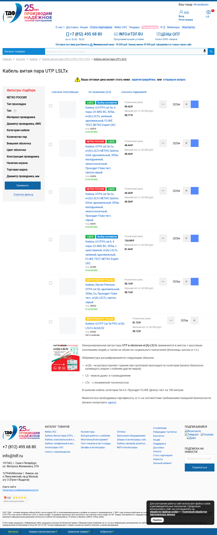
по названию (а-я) (100, 92)
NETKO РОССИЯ (17, 97)
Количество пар (17, 136)
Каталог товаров (15, 51)
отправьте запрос (174, 79)
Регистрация (186, 19)
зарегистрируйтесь (144, 79)
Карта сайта (9, 486)
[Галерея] (207, 92)
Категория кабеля (18, 130)
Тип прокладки (16, 104)
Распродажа (150, 27)
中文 (163, 27)
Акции (84, 27)
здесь (111, 402)
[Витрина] (202, 91)
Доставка (72, 27)
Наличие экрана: (17, 163)
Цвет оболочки (16, 149)
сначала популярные (65, 92)
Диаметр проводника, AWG (24, 123)
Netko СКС (120, 27)
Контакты (188, 27)
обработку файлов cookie (164, 511)
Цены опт (170, 34)
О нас (59, 27)
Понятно (157, 520)
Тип (11, 110)
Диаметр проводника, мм (23, 176)
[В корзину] (195, 104)
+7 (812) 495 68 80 (86, 34)
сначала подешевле (134, 92)
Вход (181, 16)
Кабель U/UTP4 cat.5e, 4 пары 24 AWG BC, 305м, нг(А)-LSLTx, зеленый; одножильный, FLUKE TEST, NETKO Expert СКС (100, 116)
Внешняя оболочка (19, 143)
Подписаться (199, 467)
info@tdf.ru (13, 455)
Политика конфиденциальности (20, 490)
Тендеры (134, 27)
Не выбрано (201, 4)
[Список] (212, 91)
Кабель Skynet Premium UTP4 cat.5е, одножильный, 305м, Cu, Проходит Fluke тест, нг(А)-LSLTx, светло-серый (102, 293)
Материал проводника (21, 117)
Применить (22, 185)
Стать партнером (101, 27)
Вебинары (173, 27)
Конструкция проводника (23, 156)
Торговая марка (17, 169)
